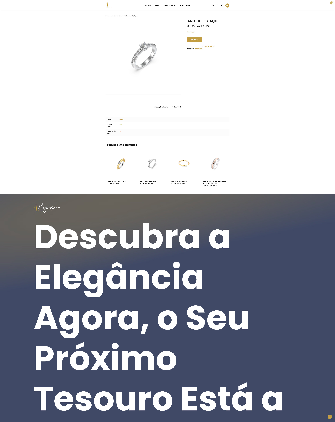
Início (107, 16)
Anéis (121, 16)
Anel (121, 124)
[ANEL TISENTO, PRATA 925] (121, 163)
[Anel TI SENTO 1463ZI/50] (152, 163)
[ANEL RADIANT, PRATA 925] (184, 163)
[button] (227, 5)
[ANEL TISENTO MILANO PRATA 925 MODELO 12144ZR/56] (216, 163)
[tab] (161, 107)
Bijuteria (114, 16)
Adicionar (194, 40)
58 (120, 131)
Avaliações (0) (177, 107)
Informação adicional (161, 107)
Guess (121, 119)
